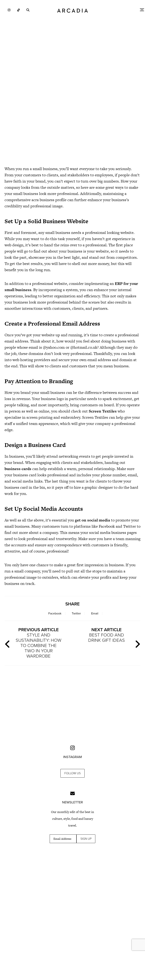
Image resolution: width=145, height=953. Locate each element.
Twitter (76, 613)
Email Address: (62, 838)
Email (94, 613)
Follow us (72, 773)
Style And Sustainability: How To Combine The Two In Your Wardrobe (38, 643)
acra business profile (49, 199)
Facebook (54, 613)
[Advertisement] (72, 130)
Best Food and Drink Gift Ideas (106, 635)
